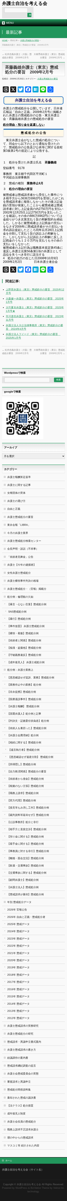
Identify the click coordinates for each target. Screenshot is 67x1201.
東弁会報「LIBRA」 (18, 524)
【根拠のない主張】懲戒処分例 (25, 785)
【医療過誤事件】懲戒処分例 (24, 699)
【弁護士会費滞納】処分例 (23, 735)
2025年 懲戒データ (18, 924)
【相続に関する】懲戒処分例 (24, 742)
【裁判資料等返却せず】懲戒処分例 (28, 814)
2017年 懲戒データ (18, 981)
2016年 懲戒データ (18, 989)
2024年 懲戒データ (18, 931)
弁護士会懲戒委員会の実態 (23, 1073)
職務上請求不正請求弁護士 (23, 1129)
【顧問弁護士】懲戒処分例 (23, 879)
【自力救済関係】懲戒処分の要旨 (26, 771)
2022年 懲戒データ (18, 945)
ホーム (8, 1160)
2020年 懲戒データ (18, 960)
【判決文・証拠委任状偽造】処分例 (28, 720)
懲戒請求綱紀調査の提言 (21, 1065)
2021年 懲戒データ (18, 953)
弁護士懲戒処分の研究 (20, 1033)
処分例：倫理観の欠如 (20, 596)
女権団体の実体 (16, 492)
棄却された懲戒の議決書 (21, 1097)
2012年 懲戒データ (18, 1018)
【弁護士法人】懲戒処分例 (23, 887)
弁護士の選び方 (16, 500)
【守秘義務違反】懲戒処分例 (24, 654)
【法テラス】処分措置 (20, 1105)
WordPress (21, 1188)
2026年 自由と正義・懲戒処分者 (26, 916)
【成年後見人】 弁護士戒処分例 (25, 662)
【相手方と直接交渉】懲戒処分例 (26, 829)
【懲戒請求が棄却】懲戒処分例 (25, 894)
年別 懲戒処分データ (19, 902)
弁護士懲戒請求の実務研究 (23, 1025)
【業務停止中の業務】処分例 (24, 684)
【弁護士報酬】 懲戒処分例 (23, 706)
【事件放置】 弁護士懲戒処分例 (25, 626)
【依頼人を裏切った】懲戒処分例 (26, 728)
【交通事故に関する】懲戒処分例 (26, 872)
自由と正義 (13, 508)
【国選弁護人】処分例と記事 (24, 713)
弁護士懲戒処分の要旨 (29, 40)
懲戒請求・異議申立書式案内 (24, 1041)
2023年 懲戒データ (18, 938)
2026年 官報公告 (17, 909)
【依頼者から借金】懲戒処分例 (25, 778)
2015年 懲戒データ (18, 996)
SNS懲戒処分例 (17, 611)
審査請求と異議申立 (19, 1081)
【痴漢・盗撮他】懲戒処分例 (24, 647)
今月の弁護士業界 (17, 532)
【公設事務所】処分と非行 (23, 822)
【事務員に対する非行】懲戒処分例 (28, 851)
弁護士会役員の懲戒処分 (21, 1121)
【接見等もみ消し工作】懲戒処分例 (28, 807)
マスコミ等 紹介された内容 (23, 1145)
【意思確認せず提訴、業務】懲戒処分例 (30, 677)
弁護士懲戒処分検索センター (24, 540)
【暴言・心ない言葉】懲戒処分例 (26, 604)
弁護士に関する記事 (19, 484)
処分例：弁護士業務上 (20, 669)
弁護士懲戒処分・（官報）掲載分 (26, 588)
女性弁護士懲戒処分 (19, 572)
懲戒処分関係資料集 (19, 1089)
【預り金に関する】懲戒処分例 (25, 836)
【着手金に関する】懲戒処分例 (25, 843)
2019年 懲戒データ (18, 967)
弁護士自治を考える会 (24, 3)
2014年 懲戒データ (18, 1003)
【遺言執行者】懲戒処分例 (23, 749)
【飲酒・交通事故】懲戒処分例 (25, 865)
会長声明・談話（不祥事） (23, 548)
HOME (5, 40)
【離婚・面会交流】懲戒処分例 (25, 858)
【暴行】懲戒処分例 (19, 618)
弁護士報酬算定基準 (19, 477)
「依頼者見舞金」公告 (20, 556)
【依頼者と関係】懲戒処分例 (24, 640)
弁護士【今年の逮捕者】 (21, 564)
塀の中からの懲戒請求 (20, 1137)
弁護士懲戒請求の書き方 (21, 1049)
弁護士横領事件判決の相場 (23, 580)
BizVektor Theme (40, 1188)
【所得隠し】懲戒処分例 (21, 764)
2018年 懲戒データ (18, 974)
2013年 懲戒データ (18, 1010)
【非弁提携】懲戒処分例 (21, 691)
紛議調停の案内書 (17, 1057)
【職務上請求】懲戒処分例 (23, 793)
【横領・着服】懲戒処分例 (23, 633)
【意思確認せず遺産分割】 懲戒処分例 (30, 756)
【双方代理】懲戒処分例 (21, 800)
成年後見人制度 (16, 1113)
